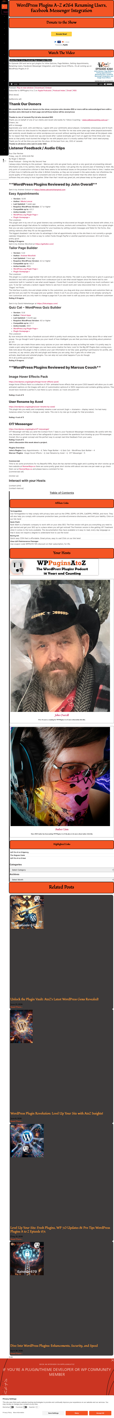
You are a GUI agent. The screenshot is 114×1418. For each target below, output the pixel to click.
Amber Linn (61, 829)
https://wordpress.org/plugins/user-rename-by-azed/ (32, 407)
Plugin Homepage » (21, 217)
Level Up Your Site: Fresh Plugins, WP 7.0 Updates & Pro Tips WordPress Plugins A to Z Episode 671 (60, 1230)
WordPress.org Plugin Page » (25, 215)
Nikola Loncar (26, 201)
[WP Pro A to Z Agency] (62, 852)
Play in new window (25, 88)
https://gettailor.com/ (44, 244)
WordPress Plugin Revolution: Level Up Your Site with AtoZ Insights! (56, 1113)
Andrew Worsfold (28, 255)
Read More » (16, 1007)
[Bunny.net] (62, 537)
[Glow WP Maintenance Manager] (62, 542)
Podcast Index (59, 90)
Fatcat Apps (26, 315)
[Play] (12, 84)
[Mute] (105, 84)
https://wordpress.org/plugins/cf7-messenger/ (29, 429)
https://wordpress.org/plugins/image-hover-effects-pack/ (34, 382)
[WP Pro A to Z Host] (62, 858)
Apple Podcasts (44, 90)
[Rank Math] (62, 527)
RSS (74, 90)
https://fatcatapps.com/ (47, 303)
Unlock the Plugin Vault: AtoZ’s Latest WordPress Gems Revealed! (54, 999)
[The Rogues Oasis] (62, 855)
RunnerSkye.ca (28, 466)
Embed (48, 88)
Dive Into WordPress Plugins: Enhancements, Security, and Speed (54, 1346)
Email (69, 90)
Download (39, 88)
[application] (61, 84)
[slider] (110, 84)
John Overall (62, 715)
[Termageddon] (62, 514)
